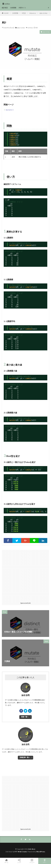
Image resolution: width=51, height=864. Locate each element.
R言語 (24, 13)
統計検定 (5, 8)
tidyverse (32, 13)
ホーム (6, 862)
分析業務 (13, 8)
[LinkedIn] (43, 540)
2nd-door (31, 849)
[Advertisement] (25, 575)
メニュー (31, 862)
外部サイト (22, 8)
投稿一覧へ (25, 717)
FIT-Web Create (21, 852)
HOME (6, 13)
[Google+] (25, 540)
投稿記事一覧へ (25, 757)
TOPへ (44, 862)
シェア (19, 862)
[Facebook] (8, 540)
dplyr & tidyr (43, 13)
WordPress (40, 852)
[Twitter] (16, 540)
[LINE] (34, 540)
